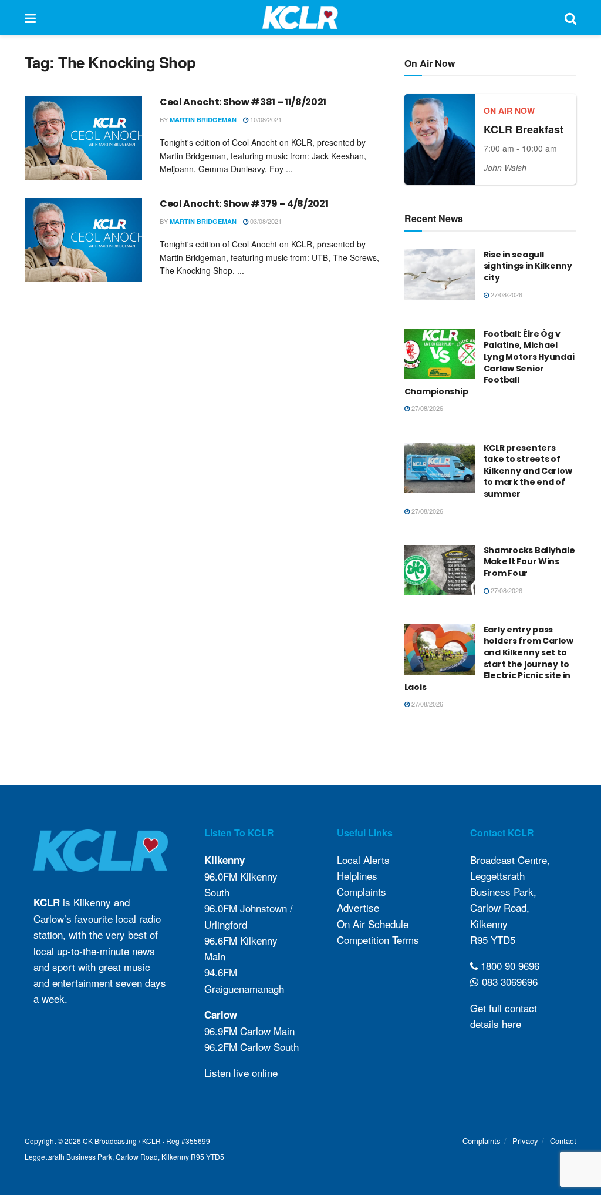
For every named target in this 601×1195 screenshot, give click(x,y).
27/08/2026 (505, 294)
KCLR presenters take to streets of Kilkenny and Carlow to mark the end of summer (528, 471)
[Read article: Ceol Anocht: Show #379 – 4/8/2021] (83, 240)
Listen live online (241, 1072)
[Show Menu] (30, 17)
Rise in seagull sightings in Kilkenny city (528, 266)
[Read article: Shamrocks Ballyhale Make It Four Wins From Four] (439, 570)
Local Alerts (363, 859)
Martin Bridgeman (203, 119)
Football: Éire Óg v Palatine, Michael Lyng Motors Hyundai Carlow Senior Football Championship (489, 362)
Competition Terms (378, 939)
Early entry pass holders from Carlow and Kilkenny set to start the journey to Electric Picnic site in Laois (488, 658)
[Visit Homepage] (300, 17)
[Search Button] (570, 17)
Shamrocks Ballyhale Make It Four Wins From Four (529, 561)
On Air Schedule (372, 923)
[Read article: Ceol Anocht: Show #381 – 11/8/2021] (83, 138)
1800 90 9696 (508, 965)
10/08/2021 (265, 119)
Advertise (358, 907)
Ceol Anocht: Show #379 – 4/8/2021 (244, 203)
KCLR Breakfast (523, 129)
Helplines (357, 875)
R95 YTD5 (492, 939)
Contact (563, 1140)
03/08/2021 (265, 221)
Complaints (361, 891)
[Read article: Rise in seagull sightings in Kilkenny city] (439, 274)
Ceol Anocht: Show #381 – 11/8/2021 (243, 102)
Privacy (525, 1140)
